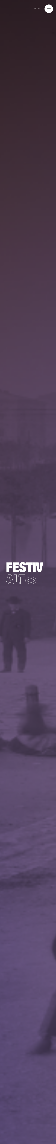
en (35, 8)
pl (39, 8)
